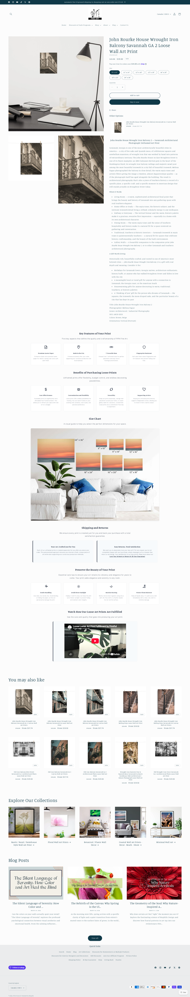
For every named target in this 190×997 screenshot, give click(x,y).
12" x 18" (151, 72)
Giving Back (108, 960)
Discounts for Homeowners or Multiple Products (110, 952)
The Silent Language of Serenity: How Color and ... (36, 905)
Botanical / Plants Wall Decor (95, 843)
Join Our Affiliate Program (113, 956)
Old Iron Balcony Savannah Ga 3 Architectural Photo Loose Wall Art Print (95, 774)
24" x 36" (127, 77)
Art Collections (84, 952)
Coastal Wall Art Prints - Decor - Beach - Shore (130, 843)
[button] (11, 14)
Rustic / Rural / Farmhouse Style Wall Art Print (24, 843)
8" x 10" (114, 72)
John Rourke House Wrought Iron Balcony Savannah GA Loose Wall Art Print (59, 723)
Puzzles (118, 960)
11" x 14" (126, 72)
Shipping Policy (74, 960)
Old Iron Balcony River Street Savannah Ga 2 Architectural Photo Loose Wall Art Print (24, 774)
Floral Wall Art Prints (58, 842)
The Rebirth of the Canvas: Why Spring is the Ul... (95, 905)
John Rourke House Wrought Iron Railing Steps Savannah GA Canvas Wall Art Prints (166, 723)
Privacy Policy (131, 956)
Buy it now (134, 102)
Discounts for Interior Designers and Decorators (70, 956)
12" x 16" (139, 72)
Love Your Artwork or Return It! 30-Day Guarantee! (127, 556)
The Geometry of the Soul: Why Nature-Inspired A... (154, 905)
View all (95, 938)
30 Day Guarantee (89, 960)
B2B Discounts (96, 956)
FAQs (100, 960)
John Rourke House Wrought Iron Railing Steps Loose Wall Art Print (130, 722)
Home (68, 952)
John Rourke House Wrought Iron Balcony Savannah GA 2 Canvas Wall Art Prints (151, 123)
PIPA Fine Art (17, 996)
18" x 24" (115, 77)
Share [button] (114, 110)
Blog (75, 952)
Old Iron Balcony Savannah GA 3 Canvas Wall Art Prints (59, 773)
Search (61, 952)
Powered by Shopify (28, 996)
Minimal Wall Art (164, 842)
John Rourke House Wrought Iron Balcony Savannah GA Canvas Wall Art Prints (95, 723)
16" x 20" (163, 72)
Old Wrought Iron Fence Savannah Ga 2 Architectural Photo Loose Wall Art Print (166, 774)
